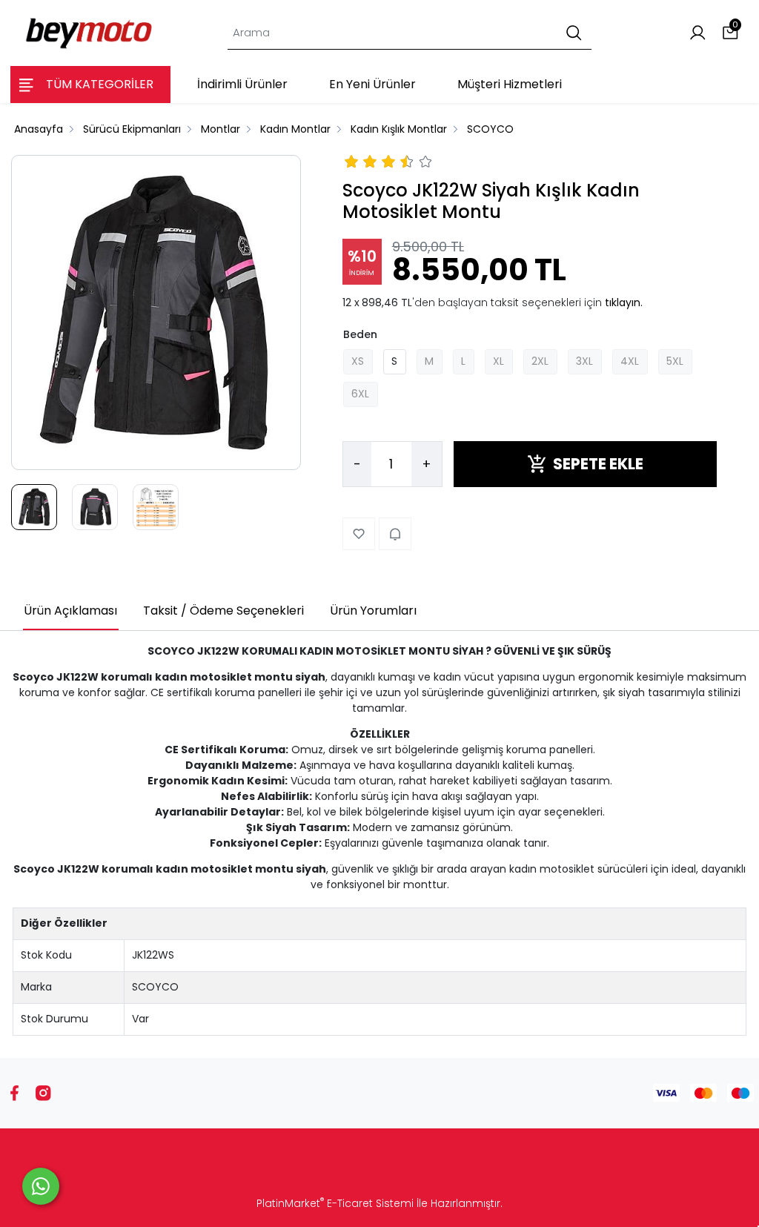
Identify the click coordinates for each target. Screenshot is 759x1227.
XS (357, 361)
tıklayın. (624, 302)
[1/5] (351, 164)
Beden (360, 334)
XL (498, 361)
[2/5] (361, 164)
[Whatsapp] (40, 1186)
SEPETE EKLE (598, 463)
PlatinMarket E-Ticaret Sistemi (335, 1203)
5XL (674, 361)
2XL (539, 361)
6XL (360, 393)
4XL (629, 361)
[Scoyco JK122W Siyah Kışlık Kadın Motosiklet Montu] (156, 312)
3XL (584, 361)
